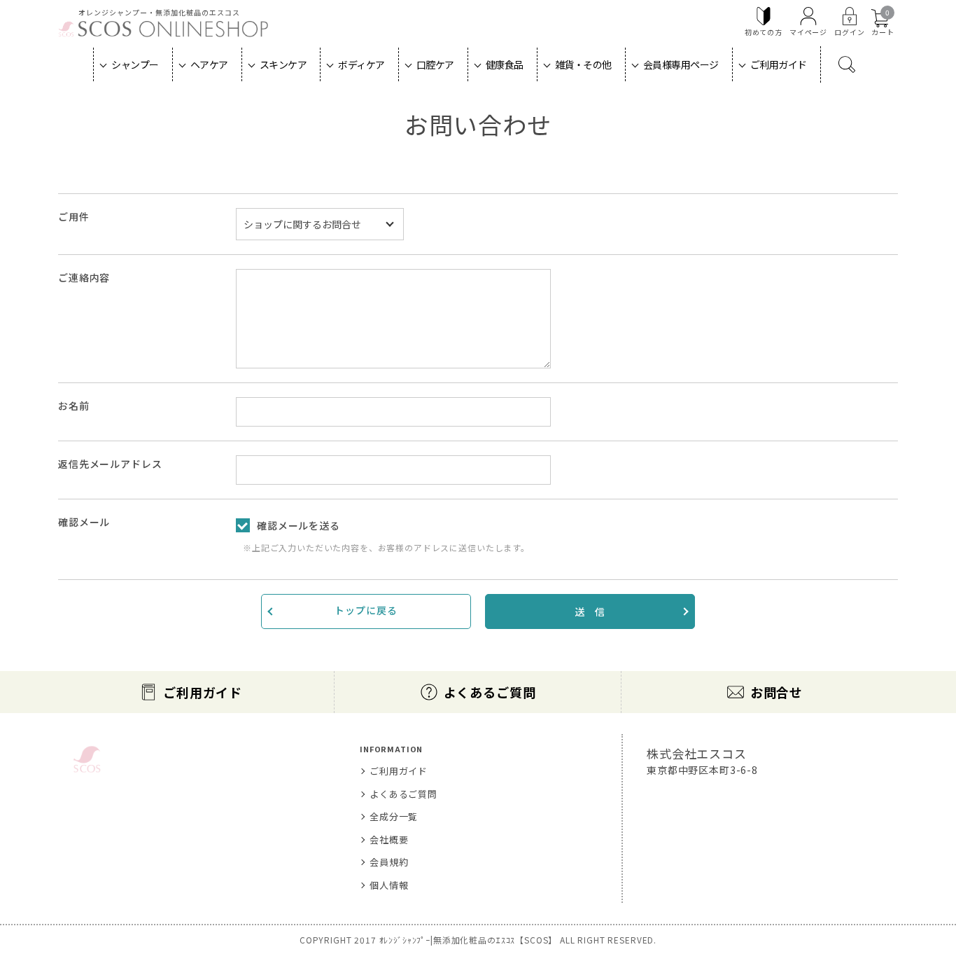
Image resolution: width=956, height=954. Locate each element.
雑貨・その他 (583, 64)
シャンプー (135, 64)
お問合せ (776, 692)
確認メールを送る (298, 525)
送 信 (590, 611)
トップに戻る (366, 610)
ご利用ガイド (778, 64)
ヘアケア (209, 64)
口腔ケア (435, 64)
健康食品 (504, 64)
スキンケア (283, 64)
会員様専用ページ (681, 64)
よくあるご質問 (490, 692)
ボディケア (361, 64)
